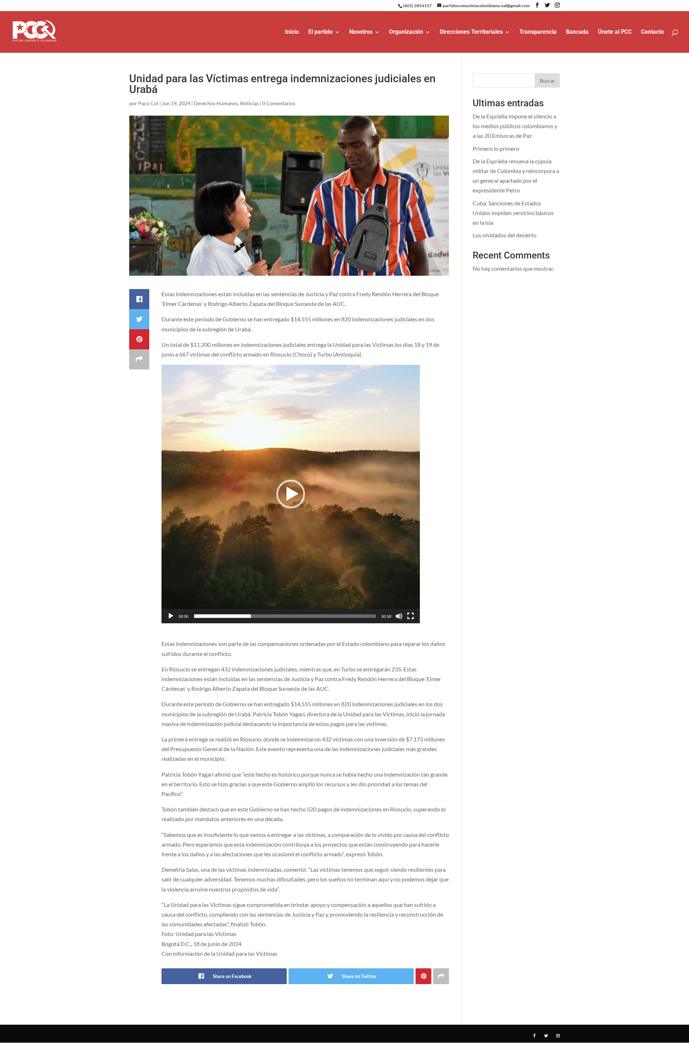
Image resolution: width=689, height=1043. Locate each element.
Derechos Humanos (216, 103)
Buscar (547, 81)
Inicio (292, 32)
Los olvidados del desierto (504, 235)
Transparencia (538, 32)
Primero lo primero (496, 148)
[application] (290, 494)
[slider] (285, 616)
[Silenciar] (399, 616)
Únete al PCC (615, 32)
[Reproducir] (170, 616)
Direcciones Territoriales (471, 32)
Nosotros (360, 32)
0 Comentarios (278, 103)
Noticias (249, 103)
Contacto (652, 32)
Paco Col (148, 103)
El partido (320, 32)
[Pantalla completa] (410, 616)
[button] (290, 494)
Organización (406, 32)
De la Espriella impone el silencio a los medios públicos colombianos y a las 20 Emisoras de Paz (515, 126)
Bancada (577, 32)
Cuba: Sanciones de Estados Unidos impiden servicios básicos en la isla (513, 213)
